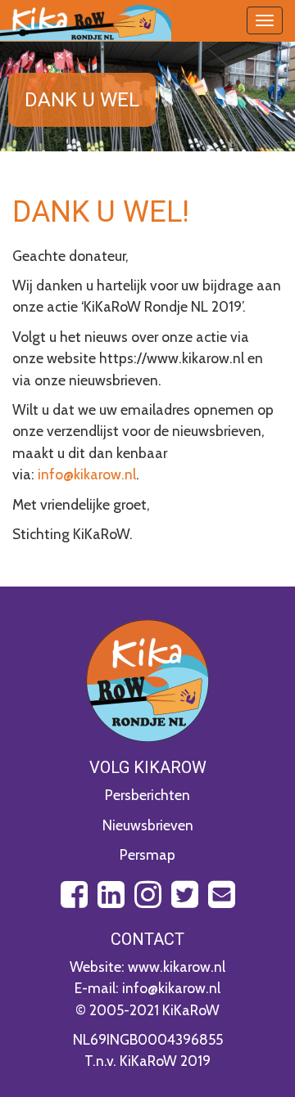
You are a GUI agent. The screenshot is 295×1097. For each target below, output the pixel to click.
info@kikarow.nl (87, 474)
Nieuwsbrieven (147, 825)
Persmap (147, 854)
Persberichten (147, 794)
